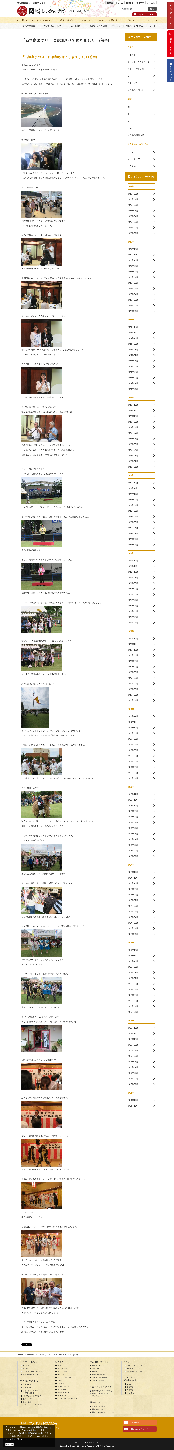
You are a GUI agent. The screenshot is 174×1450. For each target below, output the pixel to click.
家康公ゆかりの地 (52, 26)
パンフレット (135, 1422)
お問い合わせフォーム (138, 1429)
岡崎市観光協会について (32, 1374)
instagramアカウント (134, 1371)
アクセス (61, 1383)
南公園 (94, 1371)
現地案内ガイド (63, 1392)
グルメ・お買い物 (64, 1377)
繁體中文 (129, 3)
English (119, 3)
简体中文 (140, 3)
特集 (59, 1365)
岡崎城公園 (96, 1365)
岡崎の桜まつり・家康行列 (102, 1391)
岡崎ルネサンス (98, 1409)
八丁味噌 (75, 26)
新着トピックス (63, 1386)
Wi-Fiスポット (63, 1396)
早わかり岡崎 (28, 26)
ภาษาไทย (151, 3)
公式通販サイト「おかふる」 (171, 70)
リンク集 (26, 1365)
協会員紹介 (27, 1388)
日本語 (110, 3)
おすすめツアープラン (145, 26)
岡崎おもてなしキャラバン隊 (103, 1412)
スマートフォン (87, 1442)
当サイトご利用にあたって (33, 1371)
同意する (9, 1444)
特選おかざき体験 (98, 26)
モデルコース (62, 1368)
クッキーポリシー (42, 1436)
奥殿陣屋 (95, 1368)
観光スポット (62, 1371)
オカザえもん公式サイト (101, 1406)
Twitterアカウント (133, 1368)
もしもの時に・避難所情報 (67, 1399)
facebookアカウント (134, 1365)
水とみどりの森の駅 (99, 1377)
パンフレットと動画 (121, 26)
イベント (61, 1374)
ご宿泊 (60, 1380)
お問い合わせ (28, 1368)
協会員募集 (27, 1385)
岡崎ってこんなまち (171, 46)
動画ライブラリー (29, 1399)
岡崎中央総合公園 (98, 1374)
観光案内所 (62, 1389)
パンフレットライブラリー (33, 1396)
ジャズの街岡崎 (98, 1380)
